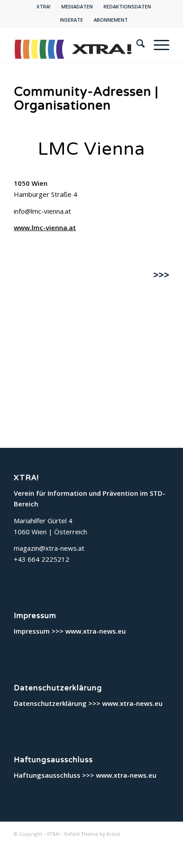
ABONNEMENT (111, 19)
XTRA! (43, 6)
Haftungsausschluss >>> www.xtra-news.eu (85, 775)
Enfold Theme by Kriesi (92, 833)
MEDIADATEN (77, 6)
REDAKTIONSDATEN (127, 6)
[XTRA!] (76, 45)
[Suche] (136, 45)
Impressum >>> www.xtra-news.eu (70, 631)
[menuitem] (44, 6)
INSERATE (71, 19)
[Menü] (157, 45)
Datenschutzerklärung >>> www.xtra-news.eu (88, 703)
